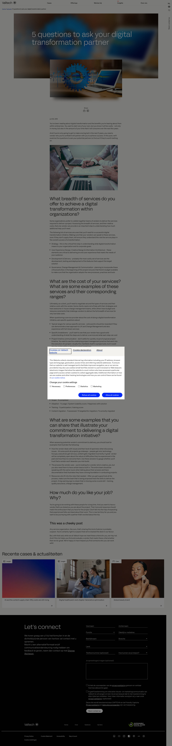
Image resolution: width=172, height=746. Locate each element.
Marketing (97, 386)
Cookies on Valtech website (59, 351)
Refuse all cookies (89, 395)
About (99, 350)
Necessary (56, 386)
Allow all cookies (112, 395)
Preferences (70, 386)
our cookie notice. (58, 377)
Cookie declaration (82, 350)
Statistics (84, 386)
